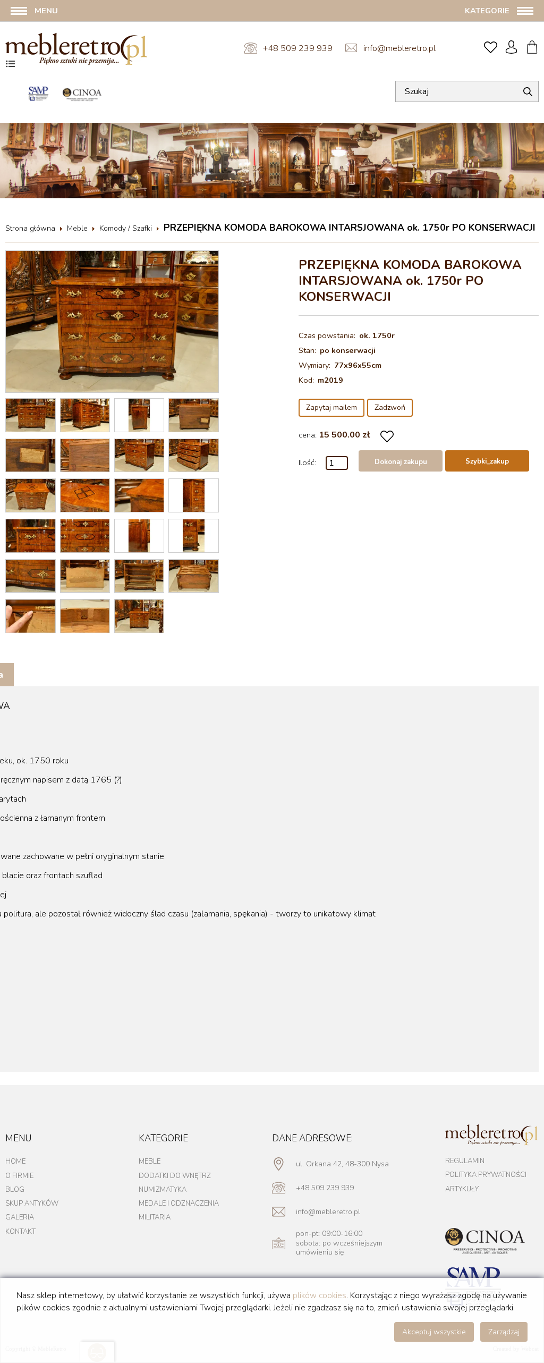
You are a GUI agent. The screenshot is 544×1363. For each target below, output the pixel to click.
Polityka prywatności (485, 1175)
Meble (77, 228)
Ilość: (307, 462)
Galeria (19, 1217)
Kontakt (20, 1231)
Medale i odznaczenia (179, 1203)
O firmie (19, 1176)
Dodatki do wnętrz (175, 1176)
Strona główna (30, 228)
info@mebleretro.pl (399, 48)
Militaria (155, 1217)
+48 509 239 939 (297, 48)
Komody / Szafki (125, 228)
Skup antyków (31, 1203)
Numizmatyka (162, 1189)
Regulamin (464, 1161)
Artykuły (462, 1189)
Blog (14, 1189)
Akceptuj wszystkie (434, 1332)
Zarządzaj (504, 1332)
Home (15, 1161)
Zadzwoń (390, 407)
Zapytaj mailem (331, 407)
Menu (46, 10)
